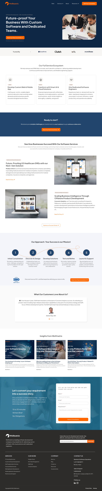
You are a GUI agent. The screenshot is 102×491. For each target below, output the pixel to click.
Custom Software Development (12, 461)
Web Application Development (12, 469)
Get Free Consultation (89, 3)
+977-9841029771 (79, 462)
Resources (75, 3)
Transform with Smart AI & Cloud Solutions (48, 87)
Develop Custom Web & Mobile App (20, 87)
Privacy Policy (88, 488)
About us (53, 459)
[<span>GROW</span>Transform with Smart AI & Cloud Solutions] (40, 79)
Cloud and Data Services (10, 466)
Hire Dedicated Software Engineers (79, 87)
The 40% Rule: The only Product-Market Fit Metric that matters (80, 362)
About (67, 3)
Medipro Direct (31, 459)
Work (53, 3)
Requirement (62, 406)
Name (60, 393)
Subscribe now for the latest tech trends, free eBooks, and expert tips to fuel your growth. (73, 437)
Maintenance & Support (10, 473)
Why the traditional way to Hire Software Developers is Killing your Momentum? (48, 362)
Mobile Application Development (12, 471)
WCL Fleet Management (33, 461)
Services (59, 3)
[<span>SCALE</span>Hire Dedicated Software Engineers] (71, 79)
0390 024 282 (78, 471)
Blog (52, 461)
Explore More (11, 103)
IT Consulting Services (10, 459)
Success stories (54, 469)
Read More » (7, 369)
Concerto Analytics (32, 466)
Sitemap (95, 488)
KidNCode (30, 464)
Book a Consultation (73, 419)
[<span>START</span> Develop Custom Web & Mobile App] (10, 79)
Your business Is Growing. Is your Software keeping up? (18, 362)
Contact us (53, 464)
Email (60, 400)
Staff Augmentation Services (11, 464)
